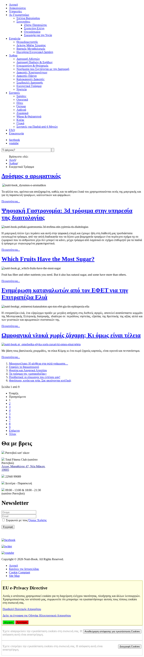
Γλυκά (20, 123)
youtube (14, 143)
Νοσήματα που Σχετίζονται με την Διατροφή (42, 69)
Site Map (14, 575)
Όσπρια (21, 106)
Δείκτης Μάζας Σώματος (31, 45)
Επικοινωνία (16, 133)
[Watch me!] (8, 552)
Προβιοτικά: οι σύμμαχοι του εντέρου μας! (34, 377)
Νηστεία (21, 89)
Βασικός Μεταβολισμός (30, 48)
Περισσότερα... (11, 201)
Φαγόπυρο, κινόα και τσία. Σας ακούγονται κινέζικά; (40, 380)
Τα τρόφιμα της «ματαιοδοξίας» (28, 373)
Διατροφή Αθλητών (28, 58)
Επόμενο (14, 430)
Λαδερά (21, 109)
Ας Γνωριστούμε (19, 14)
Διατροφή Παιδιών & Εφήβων (34, 62)
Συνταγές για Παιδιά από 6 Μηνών (37, 126)
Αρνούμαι (22, 622)
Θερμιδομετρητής (27, 41)
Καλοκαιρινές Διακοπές (30, 79)
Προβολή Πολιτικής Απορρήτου (22, 609)
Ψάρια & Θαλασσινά (28, 116)
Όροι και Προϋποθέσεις (25, 533)
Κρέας (20, 119)
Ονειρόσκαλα (32, 31)
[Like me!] (8, 540)
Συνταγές (14, 92)
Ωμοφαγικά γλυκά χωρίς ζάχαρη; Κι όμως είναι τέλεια (71, 335)
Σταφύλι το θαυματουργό (24, 367)
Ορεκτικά (22, 99)
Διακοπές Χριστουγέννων (31, 72)
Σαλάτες (21, 96)
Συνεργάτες (23, 21)
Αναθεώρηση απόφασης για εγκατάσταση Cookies (112, 631)
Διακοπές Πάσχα (26, 75)
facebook (14, 139)
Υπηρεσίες (15, 11)
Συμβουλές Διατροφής (29, 82)
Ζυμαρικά (22, 113)
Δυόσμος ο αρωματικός (31, 175)
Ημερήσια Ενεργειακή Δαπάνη (34, 52)
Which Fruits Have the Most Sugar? (48, 259)
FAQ (12, 130)
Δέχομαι (8, 622)
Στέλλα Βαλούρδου (28, 18)
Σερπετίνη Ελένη (34, 28)
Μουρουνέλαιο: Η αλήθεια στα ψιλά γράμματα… (38, 363)
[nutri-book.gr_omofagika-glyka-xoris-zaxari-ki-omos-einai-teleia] (41, 344)
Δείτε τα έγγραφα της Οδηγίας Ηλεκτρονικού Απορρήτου (37, 615)
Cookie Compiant (19, 572)
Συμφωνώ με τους (26, 520)
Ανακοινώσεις (17, 8)
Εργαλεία (14, 38)
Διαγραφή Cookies (130, 646)
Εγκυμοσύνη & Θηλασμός (32, 65)
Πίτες (19, 103)
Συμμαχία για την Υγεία (38, 35)
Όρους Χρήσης (37, 520)
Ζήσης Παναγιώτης (35, 25)
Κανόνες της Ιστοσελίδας (24, 569)
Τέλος (12, 434)
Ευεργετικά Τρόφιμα (28, 86)
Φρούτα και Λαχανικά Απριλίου (28, 370)
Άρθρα (13, 55)
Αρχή (12, 160)
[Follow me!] (7, 546)
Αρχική (13, 4)
